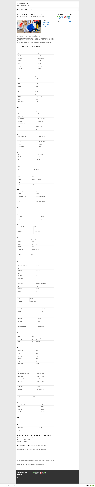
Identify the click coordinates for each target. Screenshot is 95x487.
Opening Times (45, 26)
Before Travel (22, 4)
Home (53, 3)
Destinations (75, 3)
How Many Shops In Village (47, 22)
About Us (56, 3)
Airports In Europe (69, 3)
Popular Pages (62, 3)
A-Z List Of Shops (46, 24)
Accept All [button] (91, 485)
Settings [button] (87, 485)
